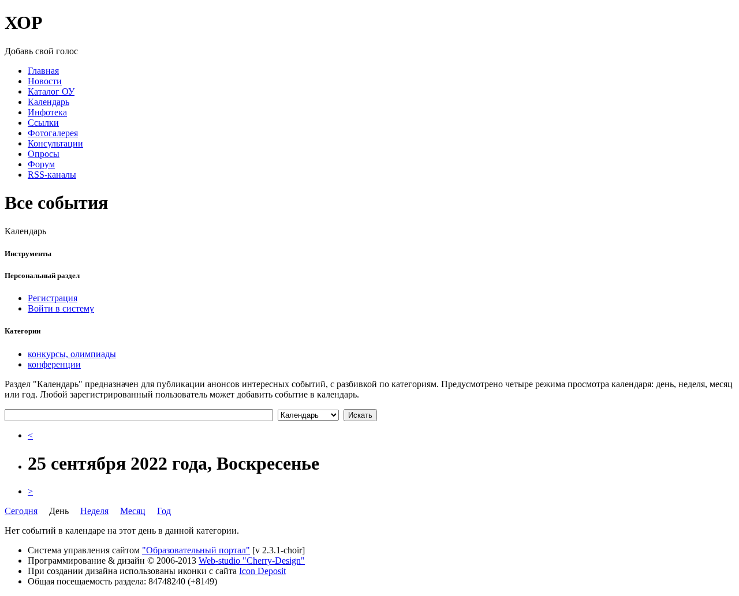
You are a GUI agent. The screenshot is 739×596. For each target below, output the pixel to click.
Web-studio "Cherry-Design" (252, 560)
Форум (41, 164)
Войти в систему (61, 308)
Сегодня (21, 511)
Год (164, 511)
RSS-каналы (52, 174)
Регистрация (52, 298)
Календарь (48, 102)
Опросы (43, 154)
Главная (43, 71)
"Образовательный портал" (196, 550)
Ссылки (43, 123)
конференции (54, 364)
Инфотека (47, 112)
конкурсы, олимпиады (72, 354)
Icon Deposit (262, 571)
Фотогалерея (53, 133)
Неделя (94, 511)
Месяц (132, 511)
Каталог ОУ (51, 91)
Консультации (55, 143)
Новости (45, 81)
